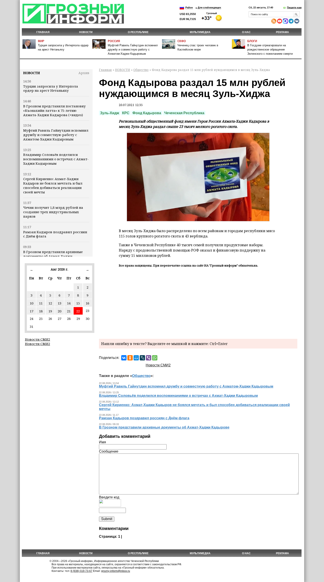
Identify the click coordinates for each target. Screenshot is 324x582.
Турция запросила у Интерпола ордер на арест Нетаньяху (50, 88)
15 (78, 303)
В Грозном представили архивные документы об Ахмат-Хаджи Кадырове (53, 256)
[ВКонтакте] (124, 357)
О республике (138, 32)
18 (41, 311)
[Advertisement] (198, 302)
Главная (43, 32)
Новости (31, 73)
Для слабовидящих (209, 7)
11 (41, 303)
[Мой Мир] (136, 357)
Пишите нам (294, 7)
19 (50, 311)
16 (87, 303)
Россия (114, 41)
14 (69, 303)
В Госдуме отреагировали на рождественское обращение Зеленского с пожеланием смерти (270, 49)
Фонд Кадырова (146, 113)
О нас (246, 32)
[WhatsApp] (154, 357)
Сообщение (108, 451)
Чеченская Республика (184, 113)
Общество (141, 70)
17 (31, 311)
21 (69, 311)
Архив (83, 73)
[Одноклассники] (130, 357)
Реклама (282, 32)
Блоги (252, 41)
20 (59, 311)
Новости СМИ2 (37, 339)
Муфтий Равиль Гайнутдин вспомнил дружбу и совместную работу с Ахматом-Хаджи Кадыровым (133, 49)
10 (31, 303)
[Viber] (148, 357)
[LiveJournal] (142, 357)
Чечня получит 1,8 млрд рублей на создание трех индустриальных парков (53, 211)
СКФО (181, 41)
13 (59, 303)
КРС (125, 113)
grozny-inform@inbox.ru (115, 571)
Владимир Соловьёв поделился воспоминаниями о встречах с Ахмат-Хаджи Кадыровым (56, 159)
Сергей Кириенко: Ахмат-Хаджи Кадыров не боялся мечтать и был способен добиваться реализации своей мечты (52, 185)
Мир (41, 41)
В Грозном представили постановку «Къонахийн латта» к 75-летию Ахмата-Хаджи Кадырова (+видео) (54, 110)
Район (189, 7)
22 (78, 311)
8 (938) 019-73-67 (81, 571)
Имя (102, 442)
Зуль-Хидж (109, 113)
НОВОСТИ (86, 32)
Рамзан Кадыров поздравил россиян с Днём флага (55, 234)
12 (50, 303)
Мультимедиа (200, 32)
